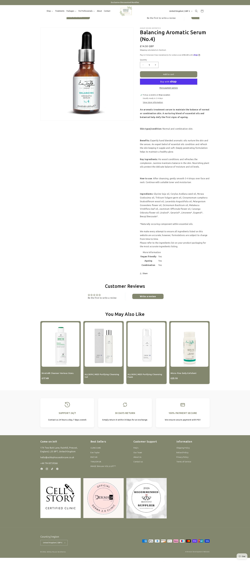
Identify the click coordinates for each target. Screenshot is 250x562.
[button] (196, 11)
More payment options (169, 88)
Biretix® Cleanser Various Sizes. (58, 373)
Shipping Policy (183, 448)
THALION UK (95, 462)
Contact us (138, 462)
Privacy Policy (182, 457)
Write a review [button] (148, 296)
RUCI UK (93, 457)
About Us (137, 457)
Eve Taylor (95, 452)
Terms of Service (183, 462)
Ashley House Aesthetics (56, 552)
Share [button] (145, 273)
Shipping (143, 50)
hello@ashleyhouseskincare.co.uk (57, 457)
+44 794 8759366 (49, 463)
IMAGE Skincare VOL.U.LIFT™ (103, 466)
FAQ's (136, 448)
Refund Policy (182, 452)
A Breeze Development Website (197, 551)
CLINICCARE (95, 448)
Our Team (137, 452)
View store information (153, 102)
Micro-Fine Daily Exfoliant (183, 373)
